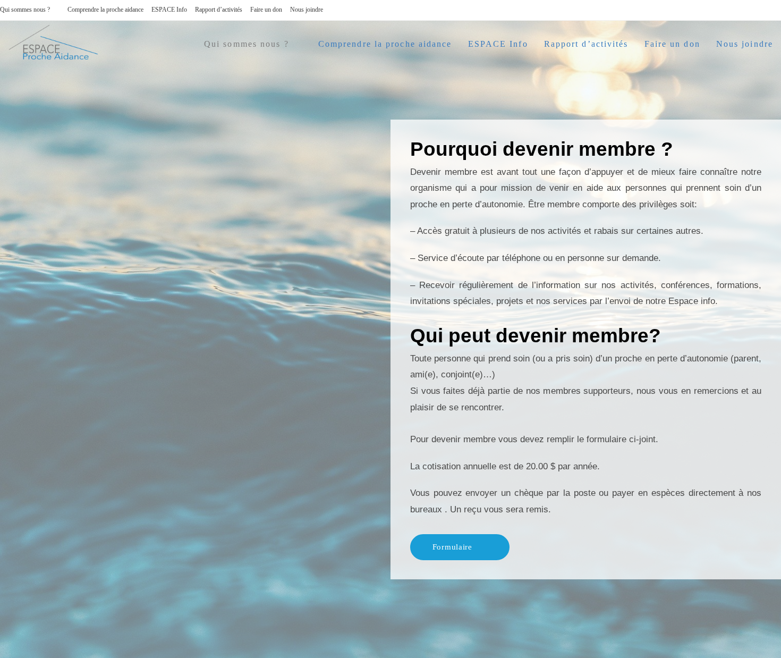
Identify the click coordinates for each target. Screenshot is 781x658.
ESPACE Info (169, 9)
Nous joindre (306, 9)
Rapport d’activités (218, 9)
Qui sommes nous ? (25, 9)
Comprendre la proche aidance (105, 9)
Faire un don (266, 9)
